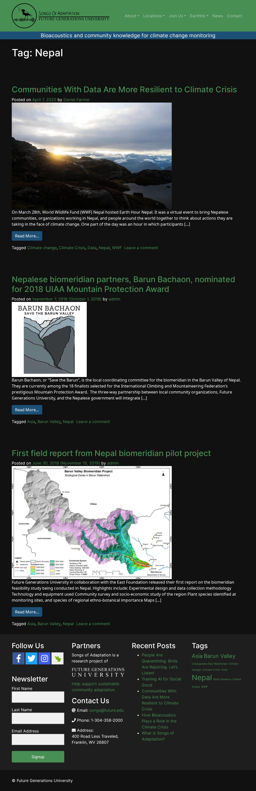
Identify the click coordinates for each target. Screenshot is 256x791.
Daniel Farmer (77, 99)
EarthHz (198, 15)
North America (222, 679)
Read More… (27, 236)
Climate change (42, 247)
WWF (117, 247)
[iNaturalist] (58, 658)
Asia (31, 421)
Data (92, 247)
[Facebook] (18, 658)
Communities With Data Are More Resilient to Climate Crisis (124, 89)
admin (114, 298)
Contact (234, 15)
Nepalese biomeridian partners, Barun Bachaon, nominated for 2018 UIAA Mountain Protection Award (123, 284)
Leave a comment (141, 247)
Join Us (176, 15)
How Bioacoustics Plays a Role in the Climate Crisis (159, 720)
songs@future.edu (107, 710)
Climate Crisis (72, 247)
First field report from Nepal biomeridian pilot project (111, 453)
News (217, 15)
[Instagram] (44, 658)
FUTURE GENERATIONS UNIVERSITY (74, 19)
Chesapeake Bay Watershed (209, 663)
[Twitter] (32, 658)
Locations (152, 15)
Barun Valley (49, 421)
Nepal (104, 247)
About (130, 15)
